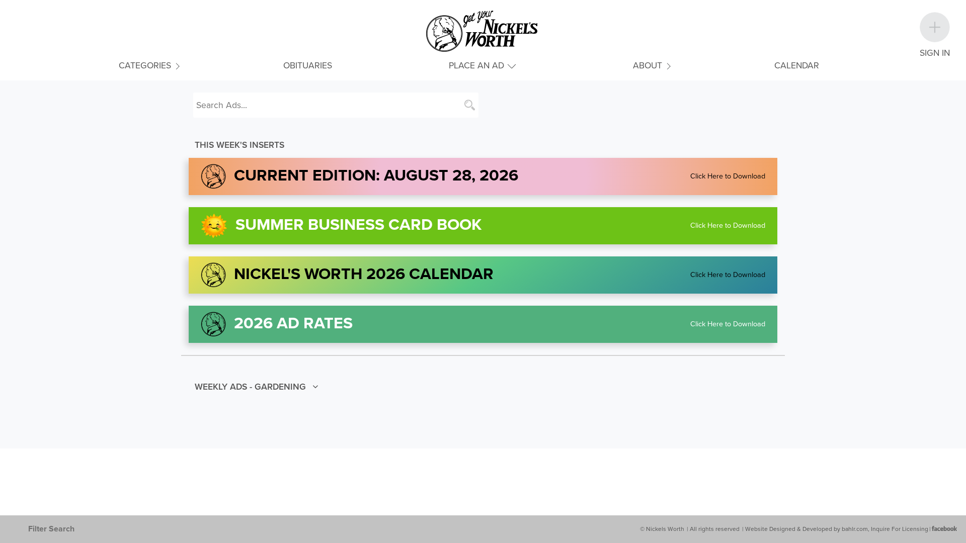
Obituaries (307, 65)
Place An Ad (478, 65)
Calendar (796, 65)
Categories (146, 65)
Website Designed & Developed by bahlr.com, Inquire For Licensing (836, 528)
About (649, 65)
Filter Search (51, 529)
